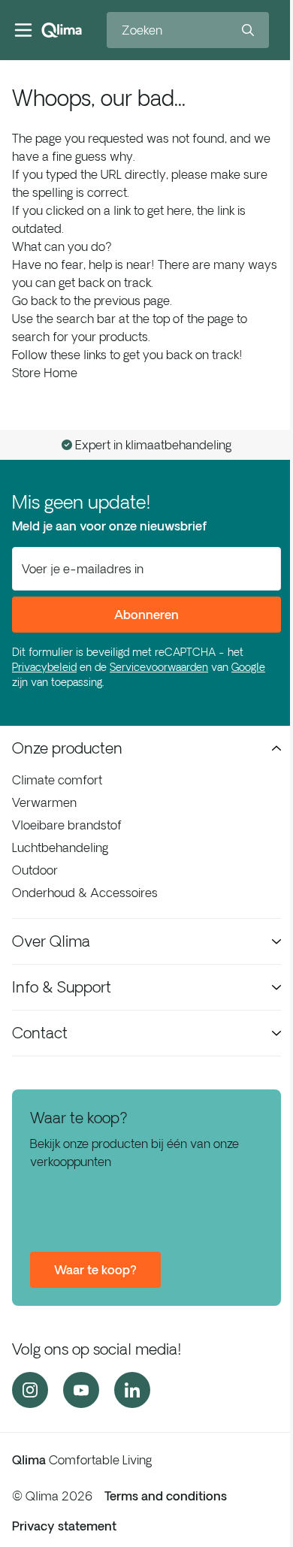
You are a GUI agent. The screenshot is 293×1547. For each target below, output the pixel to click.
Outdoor (35, 870)
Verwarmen (44, 802)
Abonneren (146, 614)
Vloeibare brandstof (67, 825)
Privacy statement (64, 1526)
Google (248, 667)
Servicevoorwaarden (159, 667)
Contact (40, 1032)
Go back (34, 300)
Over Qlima (51, 941)
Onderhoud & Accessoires (85, 892)
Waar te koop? (95, 1270)
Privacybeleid (44, 667)
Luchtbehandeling (60, 847)
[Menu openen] (23, 30)
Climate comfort (57, 780)
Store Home (44, 372)
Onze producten (67, 748)
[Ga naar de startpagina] (62, 30)
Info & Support (61, 987)
